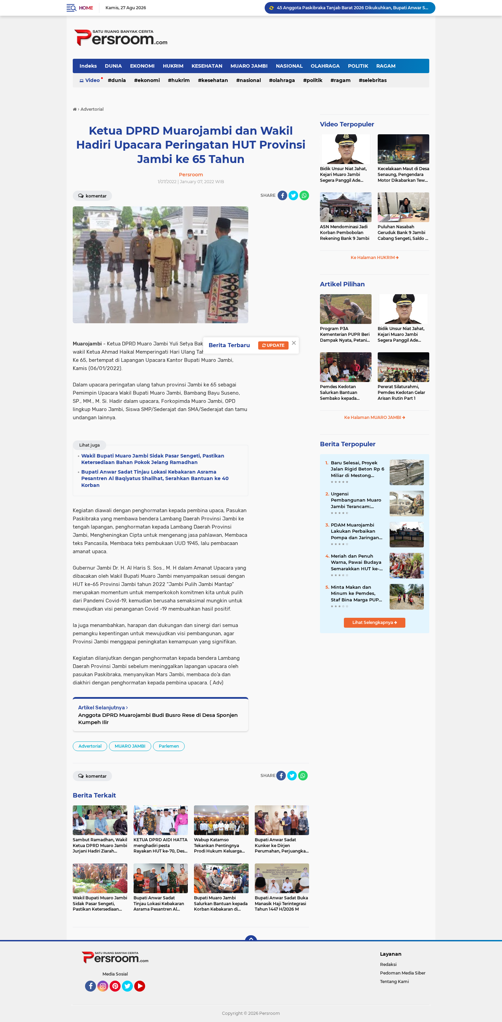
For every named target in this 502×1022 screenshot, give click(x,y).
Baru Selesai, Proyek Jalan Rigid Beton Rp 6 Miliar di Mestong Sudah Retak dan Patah (357, 469)
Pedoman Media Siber (403, 973)
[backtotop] (251, 941)
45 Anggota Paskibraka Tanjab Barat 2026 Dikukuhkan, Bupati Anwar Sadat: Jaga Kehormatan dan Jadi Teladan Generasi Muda (353, 7)
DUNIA (113, 66)
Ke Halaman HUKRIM (373, 257)
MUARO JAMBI (249, 66)
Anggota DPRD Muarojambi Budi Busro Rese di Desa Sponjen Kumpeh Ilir (158, 718)
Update (275, 345)
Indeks (88, 66)
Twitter (130, 995)
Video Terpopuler (347, 124)
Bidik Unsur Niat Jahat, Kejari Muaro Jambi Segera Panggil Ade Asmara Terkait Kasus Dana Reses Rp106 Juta (344, 174)
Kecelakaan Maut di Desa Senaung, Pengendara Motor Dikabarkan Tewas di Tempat (403, 174)
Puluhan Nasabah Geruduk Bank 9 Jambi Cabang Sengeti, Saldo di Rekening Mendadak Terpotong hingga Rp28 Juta (403, 232)
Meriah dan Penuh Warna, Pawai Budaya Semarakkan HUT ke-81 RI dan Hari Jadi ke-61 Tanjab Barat (357, 562)
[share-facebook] (282, 195)
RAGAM (385, 66)
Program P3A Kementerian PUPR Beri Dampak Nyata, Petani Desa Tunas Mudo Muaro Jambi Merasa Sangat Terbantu (345, 334)
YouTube (144, 995)
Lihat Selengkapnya (373, 622)
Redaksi (388, 964)
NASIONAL (289, 66)
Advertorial (90, 746)
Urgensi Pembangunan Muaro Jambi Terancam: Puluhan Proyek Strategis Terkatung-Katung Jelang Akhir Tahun (356, 500)
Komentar (96, 196)
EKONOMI (142, 66)
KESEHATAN (207, 66)
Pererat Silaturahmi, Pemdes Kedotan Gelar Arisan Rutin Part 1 (401, 392)
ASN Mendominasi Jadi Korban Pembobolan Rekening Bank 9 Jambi (344, 232)
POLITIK (358, 66)
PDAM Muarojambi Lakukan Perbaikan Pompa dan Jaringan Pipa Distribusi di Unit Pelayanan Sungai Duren (356, 531)
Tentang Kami (394, 981)
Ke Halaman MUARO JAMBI (373, 417)
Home (86, 8)
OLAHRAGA (325, 66)
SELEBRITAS (374, 80)
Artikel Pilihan (342, 284)
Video (92, 80)
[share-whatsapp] (304, 195)
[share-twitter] (293, 195)
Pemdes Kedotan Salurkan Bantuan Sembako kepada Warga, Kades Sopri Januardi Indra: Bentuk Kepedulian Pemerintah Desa (344, 392)
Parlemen (169, 746)
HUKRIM (173, 66)
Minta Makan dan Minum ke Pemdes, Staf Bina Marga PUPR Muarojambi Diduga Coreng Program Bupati (356, 593)
